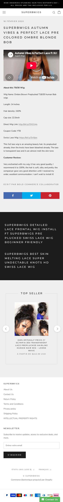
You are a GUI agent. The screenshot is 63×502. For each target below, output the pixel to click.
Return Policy (10, 399)
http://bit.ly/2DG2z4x (28, 124)
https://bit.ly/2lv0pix (28, 137)
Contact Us (9, 394)
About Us (8, 389)
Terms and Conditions (13, 404)
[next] (57, 328)
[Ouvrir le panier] (59, 12)
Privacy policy (10, 408)
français (44, 469)
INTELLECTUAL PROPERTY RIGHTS (20, 418)
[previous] (5, 328)
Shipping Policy (11, 413)
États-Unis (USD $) (22, 469)
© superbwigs (31, 476)
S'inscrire (15, 455)
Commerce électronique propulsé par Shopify (31, 479)
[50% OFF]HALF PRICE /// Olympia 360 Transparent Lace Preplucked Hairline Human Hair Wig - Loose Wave (31, 345)
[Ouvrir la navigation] (4, 12)
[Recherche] (54, 12)
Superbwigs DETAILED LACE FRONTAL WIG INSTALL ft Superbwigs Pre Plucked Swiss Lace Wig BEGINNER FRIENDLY (31, 233)
